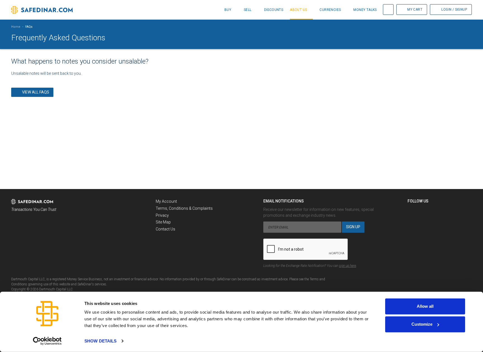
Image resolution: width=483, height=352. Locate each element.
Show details (100, 341)
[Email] (443, 211)
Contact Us (165, 229)
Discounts (273, 10)
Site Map (163, 222)
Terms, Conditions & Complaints (184, 208)
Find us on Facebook (412, 211)
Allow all (425, 306)
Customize (421, 324)
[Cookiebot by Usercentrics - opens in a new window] (47, 341)
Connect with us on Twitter (422, 211)
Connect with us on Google (432, 211)
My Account (166, 201)
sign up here (347, 266)
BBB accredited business (25, 225)
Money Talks (365, 10)
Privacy (162, 215)
